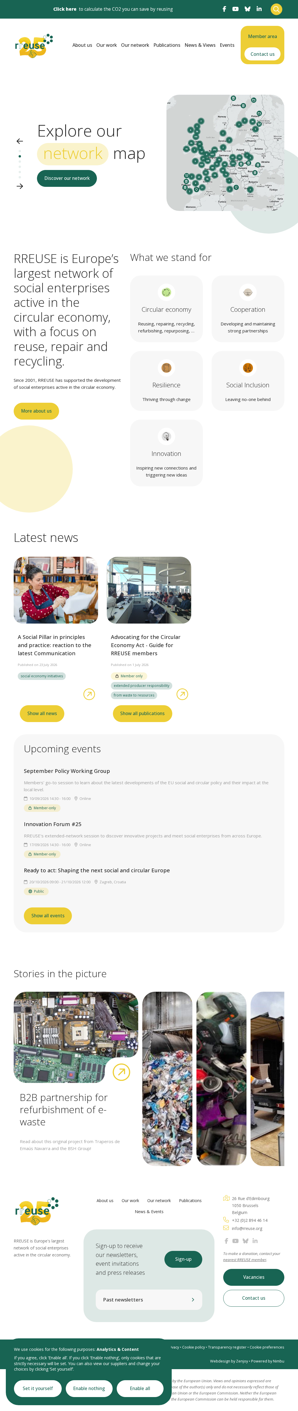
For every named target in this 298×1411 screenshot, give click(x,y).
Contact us (263, 54)
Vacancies (254, 1277)
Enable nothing (89, 1388)
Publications (166, 45)
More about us (36, 411)
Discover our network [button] (67, 178)
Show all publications (142, 713)
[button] (20, 141)
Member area (262, 36)
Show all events (48, 916)
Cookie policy (193, 1347)
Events (227, 45)
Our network (135, 45)
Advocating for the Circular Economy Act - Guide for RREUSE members (145, 645)
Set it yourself (38, 1388)
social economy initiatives (42, 676)
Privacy (173, 1347)
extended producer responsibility (141, 685)
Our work (106, 45)
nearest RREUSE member (244, 1259)
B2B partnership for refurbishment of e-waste (64, 1109)
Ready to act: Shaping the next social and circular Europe (97, 870)
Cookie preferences (267, 1347)
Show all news (42, 713)
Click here (65, 9)
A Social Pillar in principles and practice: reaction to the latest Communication (54, 645)
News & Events (149, 1211)
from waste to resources (134, 695)
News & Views (200, 45)
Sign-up (183, 1259)
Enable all (140, 1388)
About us (82, 45)
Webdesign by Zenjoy (229, 1361)
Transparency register (227, 1347)
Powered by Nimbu (267, 1361)
